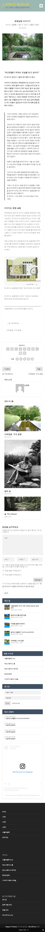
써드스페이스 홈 (9, 664)
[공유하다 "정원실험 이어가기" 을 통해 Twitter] (12, 349)
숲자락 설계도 (10, 725)
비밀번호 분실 (16, 703)
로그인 (7, 703)
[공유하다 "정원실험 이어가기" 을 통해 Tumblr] (20, 349)
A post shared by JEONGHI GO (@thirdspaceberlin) (22, 795)
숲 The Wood (10, 514)
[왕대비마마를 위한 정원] (7, 616)
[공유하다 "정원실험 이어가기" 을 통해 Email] (20, 353)
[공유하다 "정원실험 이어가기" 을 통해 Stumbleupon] (37, 349)
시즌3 (21, 617)
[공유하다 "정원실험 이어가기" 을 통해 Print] (24, 353)
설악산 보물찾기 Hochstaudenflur (22, 632)
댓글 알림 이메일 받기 (13, 570)
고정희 (13, 25)
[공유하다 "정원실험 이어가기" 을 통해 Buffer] (33, 349)
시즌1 (21, 626)
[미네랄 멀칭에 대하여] (7, 625)
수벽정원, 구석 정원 (13, 434)
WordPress (32, 927)
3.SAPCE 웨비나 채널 (11, 679)
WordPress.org (7, 915)
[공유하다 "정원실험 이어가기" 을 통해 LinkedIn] (29, 349)
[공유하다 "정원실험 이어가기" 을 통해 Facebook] (8, 349)
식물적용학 (6, 832)
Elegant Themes (11, 927)
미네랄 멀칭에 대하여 (18, 624)
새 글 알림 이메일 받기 (13, 574)
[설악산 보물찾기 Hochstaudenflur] (7, 633)
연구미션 (5, 837)
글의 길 (7, 491)
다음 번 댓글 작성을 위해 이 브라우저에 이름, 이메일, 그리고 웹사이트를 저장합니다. (22, 566)
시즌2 (31, 25)
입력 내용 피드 (7, 905)
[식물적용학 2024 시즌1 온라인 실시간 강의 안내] (7, 607)
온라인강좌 (8, 674)
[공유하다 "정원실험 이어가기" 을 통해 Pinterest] (24, 349)
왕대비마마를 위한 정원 (18, 615)
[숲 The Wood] (22, 504)
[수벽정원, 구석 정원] (22, 418)
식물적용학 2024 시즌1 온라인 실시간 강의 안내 (25, 607)
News (20, 610)
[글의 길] (22, 464)
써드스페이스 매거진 (11, 669)
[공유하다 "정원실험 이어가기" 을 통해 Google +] (16, 349)
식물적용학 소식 (9, 658)
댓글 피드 (5, 910)
